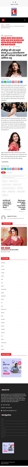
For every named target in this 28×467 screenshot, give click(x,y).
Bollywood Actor (13, 181)
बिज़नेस (2, 312)
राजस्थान (19, 42)
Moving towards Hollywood (8, 188)
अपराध (2, 266)
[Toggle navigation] (3, 20)
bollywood (4, 181)
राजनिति (2, 329)
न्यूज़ (11, 40)
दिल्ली (7, 40)
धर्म (1, 302)
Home (2, 24)
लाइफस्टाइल (12, 44)
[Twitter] (15, 2)
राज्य (3, 44)
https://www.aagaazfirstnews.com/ (15, 218)
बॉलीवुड (4, 191)
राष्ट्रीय (6, 44)
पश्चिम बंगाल (16, 40)
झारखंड (3, 40)
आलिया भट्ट (19, 188)
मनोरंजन (9, 42)
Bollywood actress (6, 184)
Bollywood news (17, 184)
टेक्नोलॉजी (3, 296)
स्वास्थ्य (2, 349)
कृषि (2, 279)
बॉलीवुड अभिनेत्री (21, 191)
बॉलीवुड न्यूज (5, 195)
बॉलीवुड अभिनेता (11, 191)
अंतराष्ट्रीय (3, 263)
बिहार (22, 40)
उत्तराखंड (8, 38)
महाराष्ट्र (14, 42)
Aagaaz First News (8, 35)
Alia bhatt (9, 172)
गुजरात (13, 38)
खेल (2, 282)
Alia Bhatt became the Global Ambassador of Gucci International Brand (13, 176)
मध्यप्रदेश (3, 42)
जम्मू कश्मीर (19, 38)
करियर (2, 276)
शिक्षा (2, 346)
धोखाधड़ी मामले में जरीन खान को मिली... (10, 250)
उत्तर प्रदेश (3, 38)
